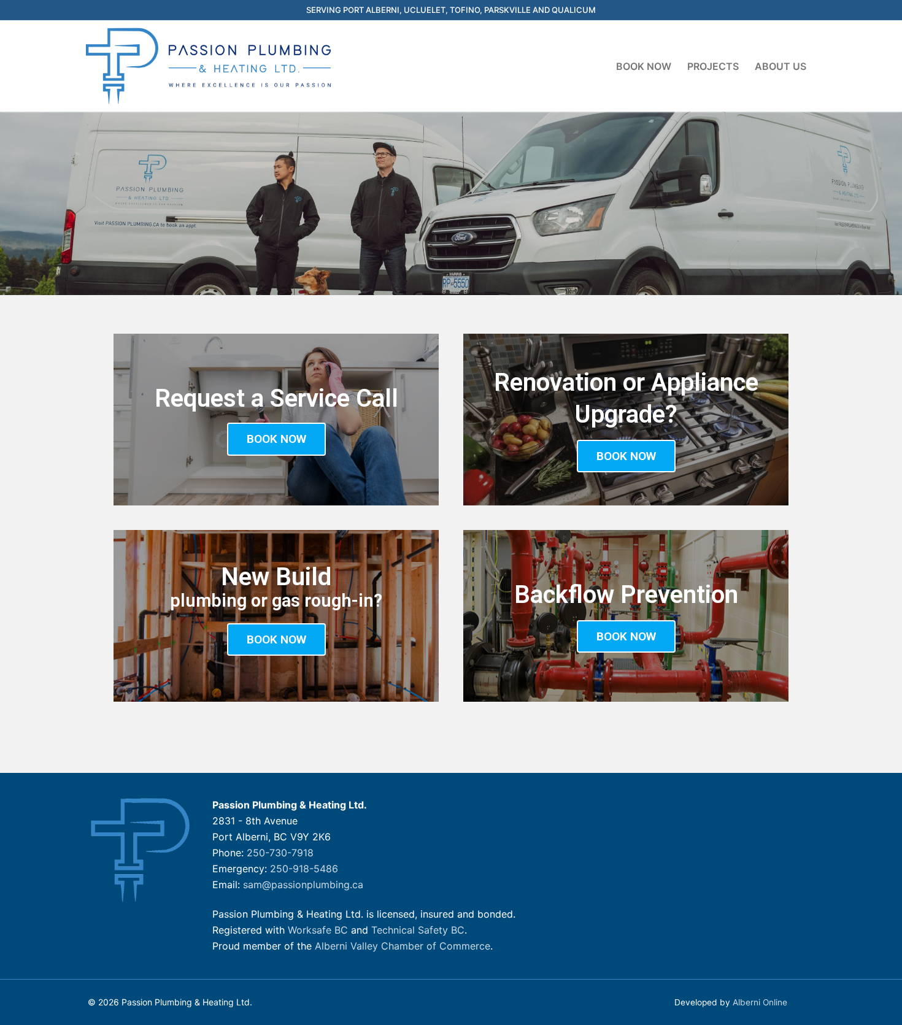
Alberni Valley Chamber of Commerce (402, 946)
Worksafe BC (318, 930)
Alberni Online (760, 1002)
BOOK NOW (276, 439)
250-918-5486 (304, 868)
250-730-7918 (280, 852)
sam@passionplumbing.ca (303, 884)
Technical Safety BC (417, 930)
